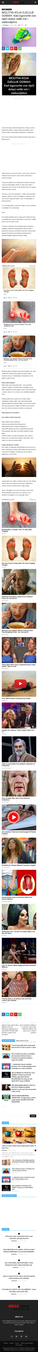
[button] (35, 2)
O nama (17, 1343)
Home (3, 6)
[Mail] (26, 1336)
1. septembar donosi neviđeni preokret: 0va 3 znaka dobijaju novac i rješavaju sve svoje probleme (23, 1066)
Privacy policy (19, 1345)
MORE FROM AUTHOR (22, 1040)
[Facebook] (12, 1336)
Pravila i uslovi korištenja (27, 1343)
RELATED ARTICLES (8, 1040)
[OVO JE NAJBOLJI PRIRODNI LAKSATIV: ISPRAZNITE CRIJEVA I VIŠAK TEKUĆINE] (6, 1162)
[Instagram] (21, 1336)
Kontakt (11, 1343)
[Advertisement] (19, 112)
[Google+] (16, 1336)
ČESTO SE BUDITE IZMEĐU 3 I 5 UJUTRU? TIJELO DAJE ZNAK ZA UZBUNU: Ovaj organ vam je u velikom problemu (28, 1028)
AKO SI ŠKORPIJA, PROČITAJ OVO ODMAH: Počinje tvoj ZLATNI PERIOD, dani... (22, 1187)
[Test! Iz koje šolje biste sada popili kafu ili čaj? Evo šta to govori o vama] (6, 1047)
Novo (8, 6)
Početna (6, 1343)
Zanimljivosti (8, 9)
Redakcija (6, 25)
